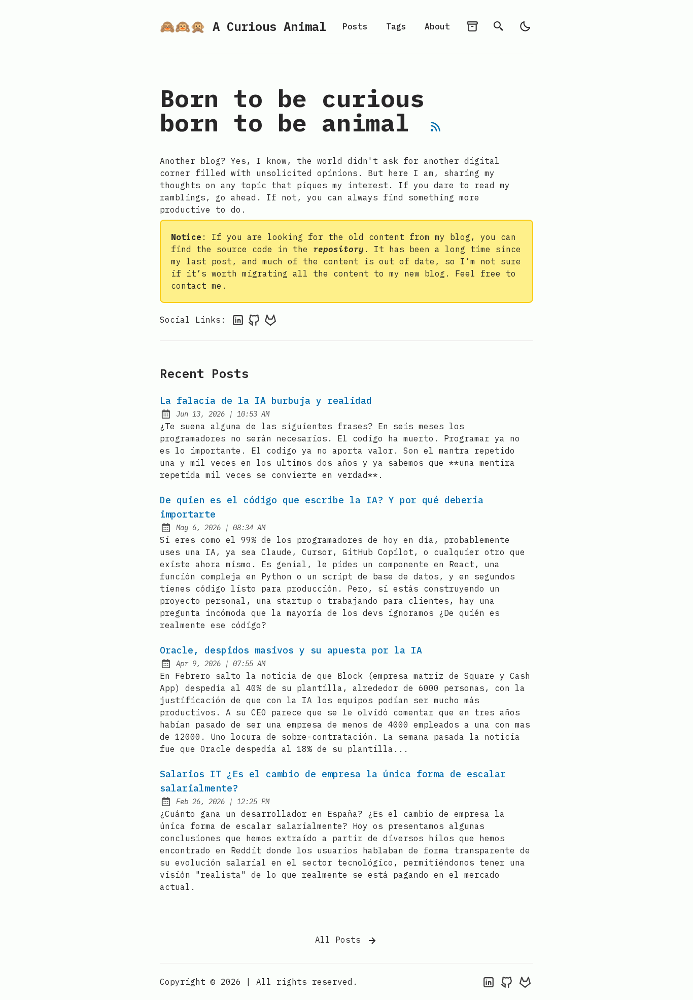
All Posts (340, 940)
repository (338, 249)
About (437, 26)
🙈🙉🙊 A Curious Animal (243, 26)
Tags (396, 26)
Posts (355, 26)
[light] (525, 26)
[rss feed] (436, 128)
